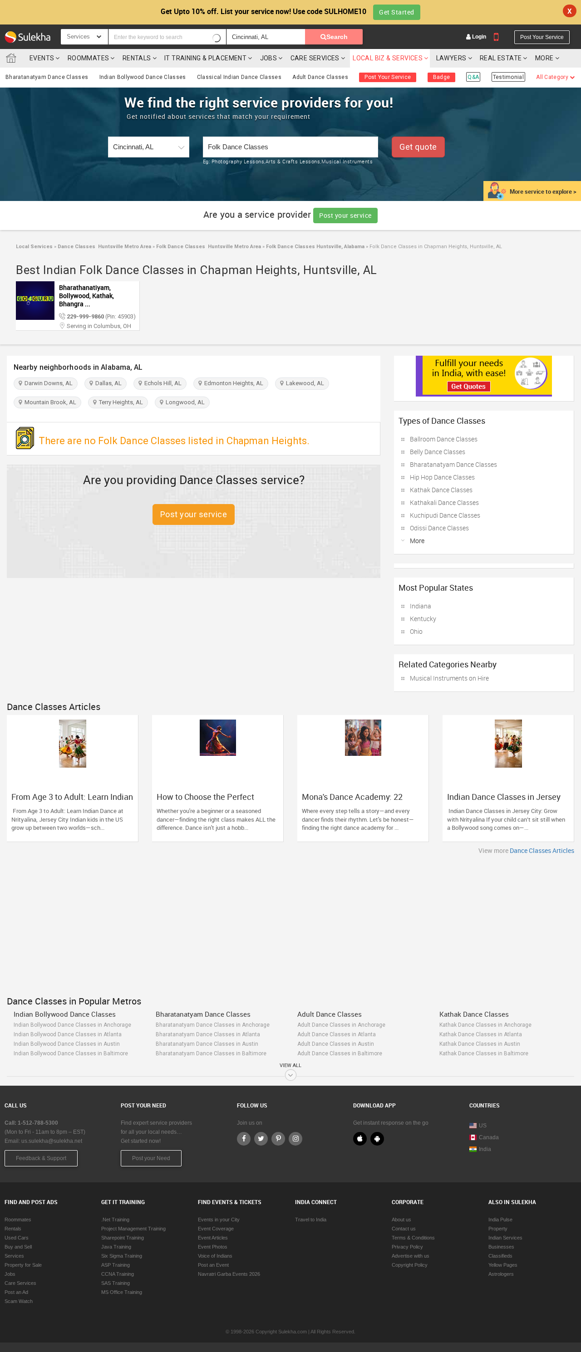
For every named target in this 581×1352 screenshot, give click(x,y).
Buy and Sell (18, 1246)
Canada (489, 1137)
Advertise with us (410, 1256)
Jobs (268, 58)
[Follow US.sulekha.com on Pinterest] (278, 1139)
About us (401, 1219)
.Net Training (115, 1219)
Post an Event (213, 1265)
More (545, 58)
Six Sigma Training (121, 1256)
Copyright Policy (410, 1265)
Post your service (345, 215)
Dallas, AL (107, 383)
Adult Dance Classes (320, 77)
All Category (553, 77)
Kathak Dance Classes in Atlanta (480, 1034)
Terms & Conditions (413, 1237)
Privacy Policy (407, 1246)
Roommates (88, 58)
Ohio (416, 631)
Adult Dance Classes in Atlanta (336, 1034)
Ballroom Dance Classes (444, 439)
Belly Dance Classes (437, 451)
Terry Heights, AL (119, 402)
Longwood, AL (184, 402)
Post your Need (151, 1158)
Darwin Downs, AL (47, 383)
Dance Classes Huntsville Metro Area (103, 247)
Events (42, 58)
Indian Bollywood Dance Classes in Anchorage (72, 1025)
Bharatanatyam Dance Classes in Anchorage (213, 1025)
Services (14, 1256)
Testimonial (508, 77)
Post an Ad (16, 1292)
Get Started (396, 12)
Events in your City (219, 1219)
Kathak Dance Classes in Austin (479, 1044)
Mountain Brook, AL (49, 402)
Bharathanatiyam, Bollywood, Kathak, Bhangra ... (86, 295)
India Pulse (500, 1219)
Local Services (34, 247)
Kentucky (423, 618)
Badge (441, 77)
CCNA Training (117, 1274)
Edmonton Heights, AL (232, 383)
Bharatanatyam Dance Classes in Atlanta (208, 1034)
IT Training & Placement (205, 58)
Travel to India (310, 1219)
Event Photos (212, 1246)
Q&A (473, 77)
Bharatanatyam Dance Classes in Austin (207, 1044)
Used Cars (17, 1237)
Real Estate (501, 58)
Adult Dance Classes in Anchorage (341, 1025)
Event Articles (213, 1237)
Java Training (116, 1246)
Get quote (418, 147)
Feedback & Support (41, 1158)
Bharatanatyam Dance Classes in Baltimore (211, 1053)
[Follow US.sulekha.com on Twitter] (261, 1139)
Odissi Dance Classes (439, 528)
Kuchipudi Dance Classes (445, 515)
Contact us (404, 1228)
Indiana (420, 606)
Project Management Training (133, 1228)
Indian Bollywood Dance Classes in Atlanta (68, 1034)
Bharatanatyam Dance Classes (46, 77)
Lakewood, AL (303, 383)
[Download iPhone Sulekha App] (360, 1139)
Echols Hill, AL (162, 383)
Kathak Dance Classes (441, 489)
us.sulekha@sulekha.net (51, 1141)
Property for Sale (23, 1265)
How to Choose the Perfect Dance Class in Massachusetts (213, 801)
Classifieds (500, 1256)
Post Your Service (542, 37)
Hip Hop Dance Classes (442, 477)
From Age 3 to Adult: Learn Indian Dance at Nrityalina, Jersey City (72, 801)
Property (497, 1228)
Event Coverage (216, 1228)
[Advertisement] (290, 922)
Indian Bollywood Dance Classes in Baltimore (71, 1053)
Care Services (315, 58)
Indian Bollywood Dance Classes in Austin (67, 1044)
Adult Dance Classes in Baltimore (339, 1053)
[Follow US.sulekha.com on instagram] (295, 1139)
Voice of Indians (215, 1256)
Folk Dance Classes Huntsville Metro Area (208, 247)
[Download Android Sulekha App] (377, 1139)
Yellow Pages (502, 1265)
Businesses (501, 1246)
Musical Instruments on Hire (449, 678)
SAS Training (115, 1283)
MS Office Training (121, 1292)
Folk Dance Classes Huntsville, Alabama (314, 247)
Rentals (137, 58)
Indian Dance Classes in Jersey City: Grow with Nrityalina (504, 801)
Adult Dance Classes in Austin (335, 1044)
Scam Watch (19, 1301)
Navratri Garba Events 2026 (229, 1274)
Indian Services (505, 1237)
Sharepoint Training (122, 1237)
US (483, 1125)
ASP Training (115, 1265)
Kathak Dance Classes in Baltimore (483, 1053)
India (485, 1149)
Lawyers (451, 58)
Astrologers (501, 1274)
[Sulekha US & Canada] (27, 36)
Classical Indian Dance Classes (239, 77)
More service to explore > (543, 191)
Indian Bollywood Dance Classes (142, 77)
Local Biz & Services (388, 58)
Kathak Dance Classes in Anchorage (485, 1025)
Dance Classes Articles (542, 850)
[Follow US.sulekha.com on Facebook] (244, 1139)
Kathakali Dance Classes (444, 502)
